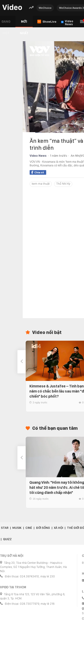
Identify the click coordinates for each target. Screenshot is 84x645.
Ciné (28, 528)
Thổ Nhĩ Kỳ (63, 183)
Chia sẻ (39, 172)
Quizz (7, 539)
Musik (16, 528)
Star (4, 528)
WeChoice (45, 7)
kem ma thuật (41, 183)
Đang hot (5, 23)
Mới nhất (24, 23)
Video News (38, 155)
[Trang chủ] (12, 7)
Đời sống (43, 528)
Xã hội (58, 528)
